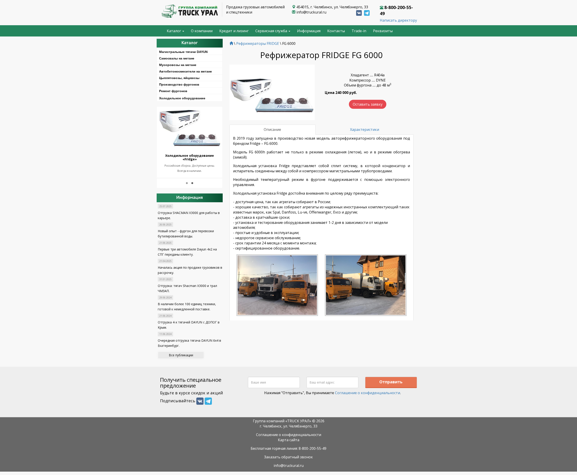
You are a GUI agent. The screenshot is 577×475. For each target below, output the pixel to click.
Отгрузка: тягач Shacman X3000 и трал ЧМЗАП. (187, 288)
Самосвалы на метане (176, 58)
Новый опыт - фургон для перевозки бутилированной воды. (186, 233)
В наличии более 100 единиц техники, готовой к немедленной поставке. (187, 306)
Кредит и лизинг (234, 30)
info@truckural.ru (311, 12)
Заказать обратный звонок (288, 457)
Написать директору (398, 20)
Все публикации (181, 355)
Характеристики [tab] (364, 129)
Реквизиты (383, 30)
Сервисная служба (271, 30)
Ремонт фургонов (173, 91)
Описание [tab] (272, 129)
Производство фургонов (179, 84)
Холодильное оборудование (182, 98)
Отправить (391, 381)
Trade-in (359, 30)
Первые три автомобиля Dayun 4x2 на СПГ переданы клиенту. (187, 252)
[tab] (190, 51)
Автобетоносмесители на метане (185, 71)
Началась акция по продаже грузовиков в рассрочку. (190, 270)
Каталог (174, 30)
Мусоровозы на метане (177, 65)
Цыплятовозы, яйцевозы (179, 78)
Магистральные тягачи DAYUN (183, 52)
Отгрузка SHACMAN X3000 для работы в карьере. (189, 215)
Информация (309, 30)
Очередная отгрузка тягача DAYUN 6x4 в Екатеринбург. (189, 343)
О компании (202, 30)
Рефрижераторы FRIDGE (257, 43)
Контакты (336, 30)
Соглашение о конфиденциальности (367, 392)
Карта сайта (288, 439)
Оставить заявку (367, 104)
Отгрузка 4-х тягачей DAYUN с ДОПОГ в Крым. (189, 325)
